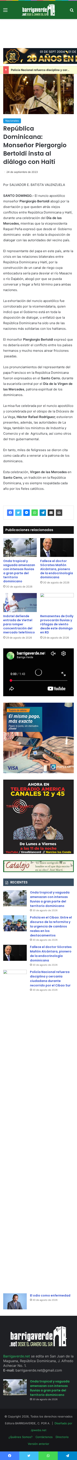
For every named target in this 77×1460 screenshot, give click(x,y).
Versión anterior (38, 1443)
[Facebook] (10, 512)
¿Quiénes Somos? (21, 1437)
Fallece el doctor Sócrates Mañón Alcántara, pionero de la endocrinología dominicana (56, 569)
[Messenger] (26, 512)
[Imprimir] (59, 512)
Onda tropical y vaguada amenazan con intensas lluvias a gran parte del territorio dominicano (19, 571)
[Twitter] (18, 512)
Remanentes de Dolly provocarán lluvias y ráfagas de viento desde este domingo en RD (56, 624)
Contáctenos (44, 1437)
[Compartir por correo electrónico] (51, 512)
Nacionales (12, 120)
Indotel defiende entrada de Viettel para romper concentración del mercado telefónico (19, 624)
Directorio (62, 1437)
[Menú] (5, 11)
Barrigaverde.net (17, 1356)
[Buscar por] (72, 11)
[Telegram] (43, 512)
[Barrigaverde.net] (38, 10)
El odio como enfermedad (50, 1295)
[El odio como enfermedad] (15, 1301)
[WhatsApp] (34, 512)
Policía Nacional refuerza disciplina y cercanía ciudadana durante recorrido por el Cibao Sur (50, 979)
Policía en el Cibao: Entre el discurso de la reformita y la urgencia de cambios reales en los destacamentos (51, 926)
